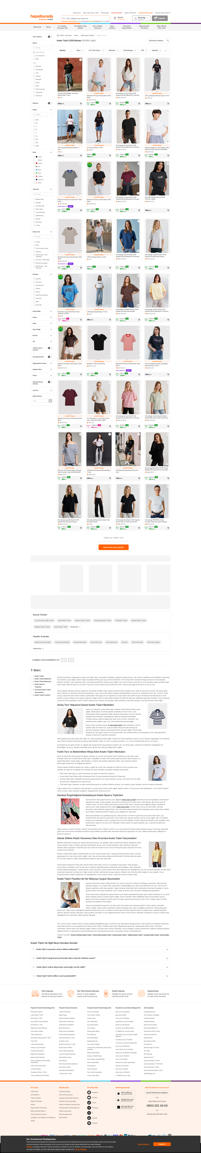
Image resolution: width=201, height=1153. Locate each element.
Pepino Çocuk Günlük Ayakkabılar (126, 1052)
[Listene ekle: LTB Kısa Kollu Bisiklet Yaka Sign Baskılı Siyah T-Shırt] (80, 59)
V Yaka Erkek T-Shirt (65, 1073)
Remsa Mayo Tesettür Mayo (96, 1059)
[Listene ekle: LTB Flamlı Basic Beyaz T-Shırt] (109, 221)
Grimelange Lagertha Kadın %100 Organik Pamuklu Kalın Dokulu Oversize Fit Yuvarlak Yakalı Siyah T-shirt (69, 521)
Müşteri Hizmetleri (130, 13)
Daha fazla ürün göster (113, 547)
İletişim (33, 1121)
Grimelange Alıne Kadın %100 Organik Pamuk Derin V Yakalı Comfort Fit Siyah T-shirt (128, 521)
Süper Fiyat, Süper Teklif (90, 13)
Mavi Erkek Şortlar (64, 1067)
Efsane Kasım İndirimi (150, 1025)
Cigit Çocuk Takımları (122, 1066)
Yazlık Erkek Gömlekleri (66, 1025)
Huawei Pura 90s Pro (150, 1034)
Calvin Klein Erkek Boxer (38, 1066)
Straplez (38, 202)
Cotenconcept (40, 89)
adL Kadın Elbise (92, 1021)
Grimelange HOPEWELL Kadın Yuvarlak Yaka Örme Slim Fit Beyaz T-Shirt (157, 521)
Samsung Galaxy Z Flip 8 (151, 1067)
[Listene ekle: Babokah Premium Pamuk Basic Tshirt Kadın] (109, 59)
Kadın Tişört (39, 676)
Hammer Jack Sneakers (38, 1047)
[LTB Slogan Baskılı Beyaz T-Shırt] (99, 291)
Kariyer (33, 1104)
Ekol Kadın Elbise (92, 1038)
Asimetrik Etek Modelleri (66, 1070)
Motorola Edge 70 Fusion (151, 1047)
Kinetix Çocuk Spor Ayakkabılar (125, 1062)
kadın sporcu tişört (129, 800)
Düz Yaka (39, 222)
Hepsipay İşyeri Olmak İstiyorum (69, 1098)
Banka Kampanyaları (65, 1114)
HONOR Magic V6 (149, 1073)
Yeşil (39, 173)
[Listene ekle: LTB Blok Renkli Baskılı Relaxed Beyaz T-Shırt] (109, 434)
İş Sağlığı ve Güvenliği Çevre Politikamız (43, 1117)
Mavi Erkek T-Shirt (36, 1018)
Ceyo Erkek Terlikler (37, 1031)
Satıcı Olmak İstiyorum (66, 1095)
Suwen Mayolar (92, 1069)
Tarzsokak (39, 92)
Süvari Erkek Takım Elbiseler (39, 1021)
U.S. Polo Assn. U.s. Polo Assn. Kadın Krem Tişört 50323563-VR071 (98, 419)
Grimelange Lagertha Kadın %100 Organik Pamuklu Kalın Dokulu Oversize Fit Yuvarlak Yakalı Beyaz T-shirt (157, 255)
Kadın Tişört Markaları (43, 681)
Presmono (39, 95)
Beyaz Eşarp (63, 1015)
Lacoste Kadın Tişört (151, 935)
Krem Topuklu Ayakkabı (66, 1051)
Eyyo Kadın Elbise (92, 1025)
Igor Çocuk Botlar (121, 1015)
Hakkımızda (34, 1091)
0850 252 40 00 (157, 1105)
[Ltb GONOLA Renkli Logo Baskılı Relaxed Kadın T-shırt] (157, 343)
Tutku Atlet (34, 1041)
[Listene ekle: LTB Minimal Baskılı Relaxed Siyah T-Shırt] (138, 434)
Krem (39, 183)
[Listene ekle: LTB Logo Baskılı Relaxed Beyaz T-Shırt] (80, 111)
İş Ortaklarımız (35, 1095)
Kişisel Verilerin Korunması (39, 1108)
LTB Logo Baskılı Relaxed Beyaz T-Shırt (69, 148)
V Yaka (38, 225)
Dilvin (37, 86)
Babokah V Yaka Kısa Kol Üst (96, 364)
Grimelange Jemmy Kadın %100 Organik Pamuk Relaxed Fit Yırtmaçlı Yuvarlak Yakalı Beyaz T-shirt (127, 94)
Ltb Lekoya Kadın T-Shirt (95, 147)
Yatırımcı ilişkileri (36, 1098)
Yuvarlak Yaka (40, 212)
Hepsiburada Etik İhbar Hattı (157, 1114)
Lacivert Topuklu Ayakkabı (67, 1054)
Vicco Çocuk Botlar (122, 1059)
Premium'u (43, 19)
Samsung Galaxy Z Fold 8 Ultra (153, 1064)
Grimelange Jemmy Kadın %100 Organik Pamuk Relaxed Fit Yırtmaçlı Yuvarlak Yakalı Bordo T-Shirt (127, 198)
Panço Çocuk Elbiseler (123, 1046)
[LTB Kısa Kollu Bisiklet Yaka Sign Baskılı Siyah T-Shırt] (70, 75)
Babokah (38, 79)
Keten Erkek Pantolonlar (66, 1021)
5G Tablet (147, 1051)
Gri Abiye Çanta (64, 1041)
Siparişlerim (77, 13)
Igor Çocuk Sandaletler (123, 1012)
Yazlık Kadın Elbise (64, 1012)
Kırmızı (40, 163)
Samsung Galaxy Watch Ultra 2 (153, 1070)
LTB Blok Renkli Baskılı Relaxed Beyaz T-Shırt (99, 471)
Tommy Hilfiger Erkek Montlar (40, 1075)
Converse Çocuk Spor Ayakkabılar (126, 1043)
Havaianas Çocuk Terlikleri (124, 1039)
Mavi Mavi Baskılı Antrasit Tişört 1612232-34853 (155, 198)
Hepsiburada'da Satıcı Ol (162, 13)
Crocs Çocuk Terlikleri (122, 1018)
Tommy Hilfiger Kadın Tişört (80, 935)
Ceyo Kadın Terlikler (93, 1044)
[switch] (50, 36)
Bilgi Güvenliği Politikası (38, 1111)
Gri (39, 166)
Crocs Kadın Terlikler (93, 1015)
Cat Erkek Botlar (36, 1069)
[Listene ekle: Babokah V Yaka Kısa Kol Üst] (109, 327)
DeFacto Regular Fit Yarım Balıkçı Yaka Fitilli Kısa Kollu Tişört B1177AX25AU (157, 148)
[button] (70, 103)
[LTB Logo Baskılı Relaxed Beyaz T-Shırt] (70, 127)
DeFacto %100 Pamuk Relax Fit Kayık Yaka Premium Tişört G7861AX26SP (69, 471)
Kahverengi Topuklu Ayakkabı (68, 1064)
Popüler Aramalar (149, 1018)
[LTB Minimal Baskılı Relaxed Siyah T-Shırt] (128, 449)
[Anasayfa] (58, 35)
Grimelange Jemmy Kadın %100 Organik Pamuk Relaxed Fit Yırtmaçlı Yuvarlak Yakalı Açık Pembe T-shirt (127, 417)
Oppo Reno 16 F (149, 1057)
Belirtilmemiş (40, 215)
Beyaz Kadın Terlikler (65, 1047)
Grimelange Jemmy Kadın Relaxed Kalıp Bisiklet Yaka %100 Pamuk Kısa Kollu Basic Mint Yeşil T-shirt (156, 417)
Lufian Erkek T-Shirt (37, 1015)
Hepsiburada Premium (146, 13)
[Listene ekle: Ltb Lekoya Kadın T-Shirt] (109, 111)
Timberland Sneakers (37, 1051)
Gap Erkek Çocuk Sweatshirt (124, 1021)
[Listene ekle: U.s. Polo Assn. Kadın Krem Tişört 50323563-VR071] (109, 382)
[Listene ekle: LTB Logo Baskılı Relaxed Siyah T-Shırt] (167, 59)
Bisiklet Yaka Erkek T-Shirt (67, 1044)
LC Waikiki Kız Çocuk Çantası (125, 1031)
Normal (38, 219)
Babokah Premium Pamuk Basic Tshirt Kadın (99, 96)
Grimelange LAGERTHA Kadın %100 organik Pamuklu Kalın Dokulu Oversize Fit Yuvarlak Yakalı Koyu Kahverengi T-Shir (127, 310)
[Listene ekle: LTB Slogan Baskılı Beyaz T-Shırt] (109, 275)
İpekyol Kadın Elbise (93, 1052)
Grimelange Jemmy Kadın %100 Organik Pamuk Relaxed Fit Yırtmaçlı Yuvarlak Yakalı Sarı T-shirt (156, 310)
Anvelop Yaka (40, 206)
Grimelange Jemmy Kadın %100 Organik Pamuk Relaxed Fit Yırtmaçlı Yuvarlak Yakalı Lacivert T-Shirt (127, 255)
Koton (37, 82)
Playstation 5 (148, 1044)
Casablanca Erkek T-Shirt (39, 1072)
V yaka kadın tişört (115, 725)
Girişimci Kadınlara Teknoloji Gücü (69, 1104)
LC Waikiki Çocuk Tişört (123, 1075)
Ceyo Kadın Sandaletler (94, 1072)
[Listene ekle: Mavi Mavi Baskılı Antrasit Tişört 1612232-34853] (167, 163)
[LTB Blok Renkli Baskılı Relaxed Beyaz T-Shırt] (99, 449)
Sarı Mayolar (63, 1060)
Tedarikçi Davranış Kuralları (67, 1101)
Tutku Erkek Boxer (36, 1034)
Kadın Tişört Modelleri (43, 679)
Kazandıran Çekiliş (150, 1041)
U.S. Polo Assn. (40, 55)
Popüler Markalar (149, 1021)
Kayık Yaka (39, 209)
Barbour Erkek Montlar (38, 1057)
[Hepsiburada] (42, 16)
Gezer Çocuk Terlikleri (122, 1072)
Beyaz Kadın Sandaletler (66, 1031)
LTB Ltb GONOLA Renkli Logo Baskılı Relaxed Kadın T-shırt (156, 364)
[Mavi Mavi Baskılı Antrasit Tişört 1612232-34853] (157, 179)
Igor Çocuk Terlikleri (122, 1069)
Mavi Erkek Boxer (64, 1028)
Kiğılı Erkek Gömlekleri (37, 1054)
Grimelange (39, 69)
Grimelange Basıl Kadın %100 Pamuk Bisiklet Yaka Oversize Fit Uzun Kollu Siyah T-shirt (156, 469)
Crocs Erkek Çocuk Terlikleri (124, 1049)
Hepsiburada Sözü (149, 1012)
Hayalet (38, 76)
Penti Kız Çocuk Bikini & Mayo (125, 1028)
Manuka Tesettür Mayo (94, 1056)
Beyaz (40, 160)
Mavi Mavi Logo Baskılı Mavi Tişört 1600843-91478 (68, 312)
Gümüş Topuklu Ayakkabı (67, 1018)
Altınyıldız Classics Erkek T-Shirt (41, 1038)
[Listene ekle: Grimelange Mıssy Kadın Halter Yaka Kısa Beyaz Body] (109, 486)
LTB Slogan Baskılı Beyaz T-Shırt (97, 312)
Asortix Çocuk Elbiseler (123, 1025)
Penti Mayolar (91, 1034)
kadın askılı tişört (122, 807)
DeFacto (38, 66)
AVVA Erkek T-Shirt (37, 1025)
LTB (37, 73)
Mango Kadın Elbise (93, 1031)
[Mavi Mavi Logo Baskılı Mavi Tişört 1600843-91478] (70, 291)
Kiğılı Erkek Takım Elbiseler (39, 1028)
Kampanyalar (105, 13)
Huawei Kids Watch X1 (151, 1028)
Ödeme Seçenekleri (65, 1111)
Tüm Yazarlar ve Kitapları (151, 1015)
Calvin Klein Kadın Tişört (102, 935)
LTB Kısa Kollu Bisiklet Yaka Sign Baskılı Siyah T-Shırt (68, 94)
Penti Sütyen (91, 1028)
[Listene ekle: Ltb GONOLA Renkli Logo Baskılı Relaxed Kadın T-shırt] (167, 327)
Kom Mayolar (91, 1066)
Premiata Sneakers (36, 1012)
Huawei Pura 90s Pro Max (152, 1031)
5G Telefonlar (148, 1054)
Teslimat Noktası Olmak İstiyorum (69, 1108)
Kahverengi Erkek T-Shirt (67, 1038)
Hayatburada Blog (64, 1091)
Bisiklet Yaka (40, 199)
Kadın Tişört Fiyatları (42, 695)
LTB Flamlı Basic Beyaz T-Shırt (96, 257)
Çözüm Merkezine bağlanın (157, 1093)
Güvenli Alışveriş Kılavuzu (39, 1114)
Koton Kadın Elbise (93, 1062)
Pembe (40, 176)
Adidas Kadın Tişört (135, 935)
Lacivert (40, 179)
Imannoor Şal (91, 1018)
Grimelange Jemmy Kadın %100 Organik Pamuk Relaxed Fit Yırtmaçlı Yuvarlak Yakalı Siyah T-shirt (127, 146)
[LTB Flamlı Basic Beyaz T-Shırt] (99, 236)
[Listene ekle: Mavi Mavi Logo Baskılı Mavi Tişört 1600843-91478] (80, 275)
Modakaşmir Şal (92, 1041)
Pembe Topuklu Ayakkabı (67, 1034)
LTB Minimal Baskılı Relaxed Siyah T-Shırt (127, 471)
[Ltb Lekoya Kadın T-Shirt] (99, 127)
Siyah (40, 157)
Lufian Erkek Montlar (37, 1044)
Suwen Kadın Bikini (93, 1075)
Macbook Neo (148, 1038)
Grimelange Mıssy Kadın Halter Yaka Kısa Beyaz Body (98, 521)
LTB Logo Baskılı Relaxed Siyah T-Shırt (157, 95)
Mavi (37, 59)
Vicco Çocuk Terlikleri (122, 1056)
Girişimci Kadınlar (116, 13)
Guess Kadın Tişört (119, 935)
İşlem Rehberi (63, 1117)
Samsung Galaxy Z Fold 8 (152, 1060)
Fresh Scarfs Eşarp (93, 1012)
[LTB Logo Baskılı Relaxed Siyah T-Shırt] (157, 75)
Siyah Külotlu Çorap (65, 1057)
